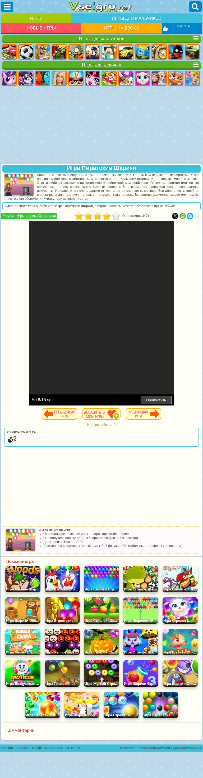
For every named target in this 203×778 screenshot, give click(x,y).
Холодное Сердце (159, 78)
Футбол (26, 52)
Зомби (76, 52)
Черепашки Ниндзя (142, 52)
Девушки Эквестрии (26, 78)
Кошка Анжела (142, 78)
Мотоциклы (159, 52)
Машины (125, 52)
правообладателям (155, 748)
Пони (9, 78)
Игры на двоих (121, 28)
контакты (127, 748)
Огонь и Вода (42, 78)
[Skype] (190, 216)
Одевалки (192, 78)
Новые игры (41, 28)
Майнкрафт (109, 52)
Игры (36, 18)
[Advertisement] (101, 125)
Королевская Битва (92, 52)
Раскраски (125, 78)
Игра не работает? (101, 425)
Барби (59, 78)
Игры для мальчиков (137, 18)
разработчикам (188, 748)
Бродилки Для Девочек (109, 78)
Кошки (175, 78)
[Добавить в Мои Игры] (101, 414)
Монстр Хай (92, 78)
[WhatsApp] (182, 216)
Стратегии (42, 52)
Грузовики (192, 52)
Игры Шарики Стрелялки (36, 216)
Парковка (9, 52)
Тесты (76, 78)
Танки (59, 52)
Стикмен (175, 52)
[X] (175, 216)
